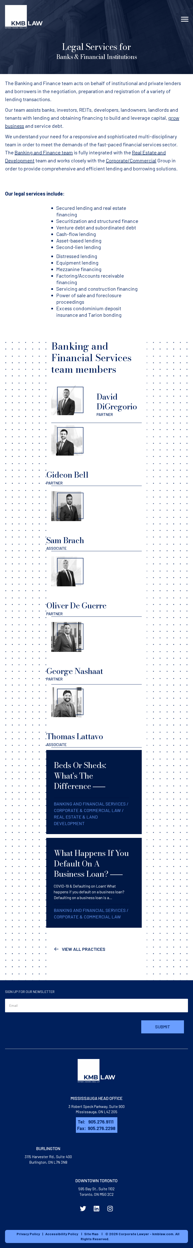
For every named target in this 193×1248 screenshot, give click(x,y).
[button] (79, 949)
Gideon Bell (74, 482)
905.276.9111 (101, 1122)
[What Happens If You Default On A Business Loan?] (94, 883)
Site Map (91, 1234)
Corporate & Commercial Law (87, 810)
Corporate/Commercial (131, 160)
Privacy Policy (28, 1234)
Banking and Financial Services (90, 803)
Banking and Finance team (44, 152)
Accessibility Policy (61, 1234)
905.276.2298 (101, 1128)
